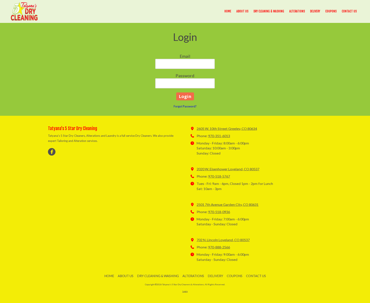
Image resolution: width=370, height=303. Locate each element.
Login (185, 291)
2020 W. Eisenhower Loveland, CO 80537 (228, 169)
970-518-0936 (219, 212)
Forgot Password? (185, 106)
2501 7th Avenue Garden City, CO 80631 (227, 204)
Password (185, 75)
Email (185, 56)
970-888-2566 (219, 247)
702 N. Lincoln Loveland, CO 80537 (223, 240)
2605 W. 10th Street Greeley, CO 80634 (227, 128)
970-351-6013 (219, 136)
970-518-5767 (219, 176)
